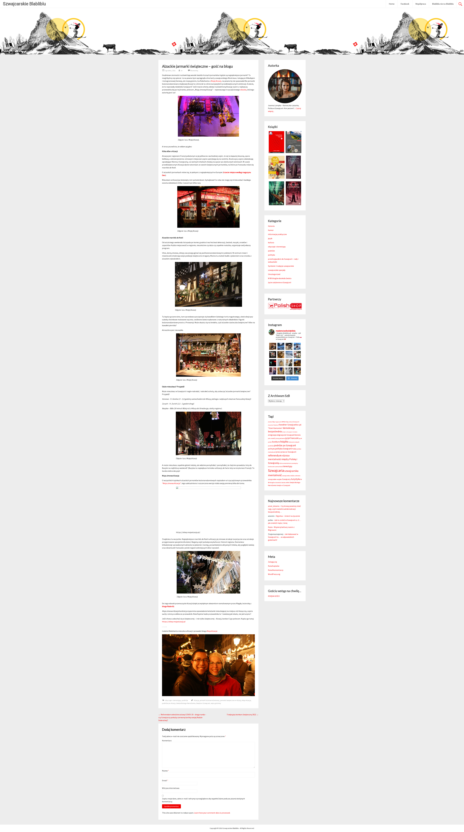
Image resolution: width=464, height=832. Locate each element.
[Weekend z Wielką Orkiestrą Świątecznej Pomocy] (272, 354)
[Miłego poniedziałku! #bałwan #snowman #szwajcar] (289, 346)
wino (287, 482)
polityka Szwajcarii (283, 448)
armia (283, 422)
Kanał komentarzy (275, 570)
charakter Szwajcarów (288, 424)
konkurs (276, 441)
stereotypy (287, 466)
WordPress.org (274, 574)
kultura (271, 242)
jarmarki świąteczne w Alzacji (230, 700)
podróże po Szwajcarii (285, 445)
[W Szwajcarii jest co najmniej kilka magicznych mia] (280, 362)
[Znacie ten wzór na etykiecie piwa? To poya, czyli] (272, 346)
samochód (278, 466)
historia (271, 226)
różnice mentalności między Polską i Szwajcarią (282, 459)
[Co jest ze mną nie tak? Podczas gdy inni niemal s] (289, 354)
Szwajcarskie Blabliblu (24, 3)
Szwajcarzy (286, 479)
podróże (185, 700)
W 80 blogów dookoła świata (279, 278)
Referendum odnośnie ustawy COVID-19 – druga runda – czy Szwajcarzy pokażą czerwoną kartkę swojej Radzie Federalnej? (182, 717)
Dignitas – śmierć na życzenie (288, 516)
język (270, 238)
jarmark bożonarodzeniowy (209, 700)
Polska (294, 449)
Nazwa (165, 770)
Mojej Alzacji (216, 81)
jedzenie (282, 438)
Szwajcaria (276, 470)
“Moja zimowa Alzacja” (171, 483)
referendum (275, 455)
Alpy (273, 422)
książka (284, 441)
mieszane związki (294, 442)
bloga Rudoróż (168, 606)
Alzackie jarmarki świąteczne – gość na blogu (197, 66)
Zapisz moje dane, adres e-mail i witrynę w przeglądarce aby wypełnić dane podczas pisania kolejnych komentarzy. (203, 800)
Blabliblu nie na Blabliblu (443, 3)
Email (165, 780)
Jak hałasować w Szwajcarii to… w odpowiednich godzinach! (283, 537)
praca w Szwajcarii (288, 452)
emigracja (272, 435)
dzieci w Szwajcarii (287, 432)
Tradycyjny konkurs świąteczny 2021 (242, 714)
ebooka (243, 89)
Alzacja (196, 700)
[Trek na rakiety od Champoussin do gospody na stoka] (297, 346)
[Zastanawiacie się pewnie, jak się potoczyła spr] (280, 354)
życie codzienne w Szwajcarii (279, 282)
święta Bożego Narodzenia (185, 703)
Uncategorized (274, 274)
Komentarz (167, 740)
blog (287, 422)
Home (391, 3)
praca (278, 452)
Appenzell (278, 422)
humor (271, 230)
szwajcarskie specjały (276, 270)
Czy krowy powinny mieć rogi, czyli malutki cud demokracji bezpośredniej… (284, 509)
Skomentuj (194, 70)
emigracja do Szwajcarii (285, 435)
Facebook (405, 3)
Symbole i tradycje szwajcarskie (281, 266)
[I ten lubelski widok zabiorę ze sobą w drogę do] (297, 362)
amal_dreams (273, 506)
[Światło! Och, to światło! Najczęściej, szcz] (280, 346)
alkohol (270, 422)
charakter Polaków (273, 425)
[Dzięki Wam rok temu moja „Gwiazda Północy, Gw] (272, 362)
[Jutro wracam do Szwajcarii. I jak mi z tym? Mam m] (272, 370)
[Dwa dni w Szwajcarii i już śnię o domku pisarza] (289, 362)
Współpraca (420, 3)
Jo (181, 70)
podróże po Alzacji (168, 703)
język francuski (291, 438)
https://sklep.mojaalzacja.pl (173, 621)
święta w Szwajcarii (203, 703)
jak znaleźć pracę (273, 438)
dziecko (295, 432)
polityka (271, 255)
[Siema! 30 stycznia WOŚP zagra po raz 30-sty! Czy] (297, 354)
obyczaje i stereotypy (173, 700)
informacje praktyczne (277, 234)
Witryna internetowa (170, 788)
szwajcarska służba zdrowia (291, 476)
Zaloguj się (272, 562)
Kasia (270, 527)
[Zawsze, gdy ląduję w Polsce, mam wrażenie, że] (289, 370)
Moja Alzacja (212, 631)
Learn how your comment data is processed (212, 813)
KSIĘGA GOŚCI (274, 596)
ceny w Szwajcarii (294, 422)
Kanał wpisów (273, 566)
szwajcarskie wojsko (275, 479)
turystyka (295, 479)
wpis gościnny (216, 703)
